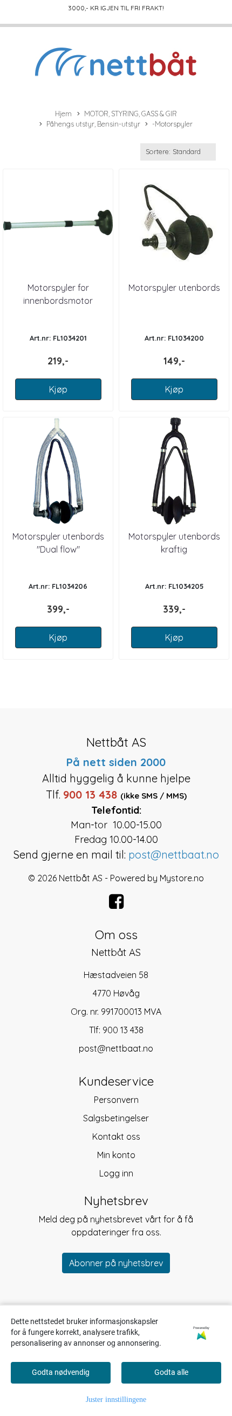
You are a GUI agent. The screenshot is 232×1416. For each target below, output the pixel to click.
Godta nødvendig (61, 1372)
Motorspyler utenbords (174, 287)
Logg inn (116, 1173)
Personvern (116, 1099)
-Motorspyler (172, 123)
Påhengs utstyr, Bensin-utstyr (93, 123)
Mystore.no (182, 878)
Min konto (116, 1154)
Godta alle (171, 1372)
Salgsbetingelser (116, 1118)
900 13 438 (123, 1030)
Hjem (63, 113)
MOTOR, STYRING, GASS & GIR (130, 113)
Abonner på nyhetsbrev (116, 1263)
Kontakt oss (116, 1136)
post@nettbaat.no (116, 1048)
